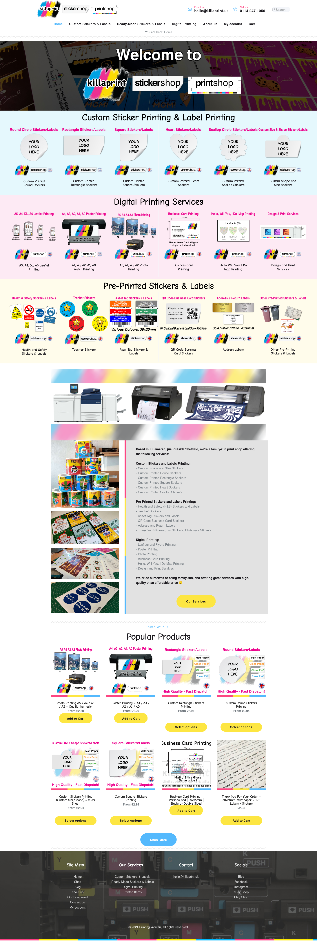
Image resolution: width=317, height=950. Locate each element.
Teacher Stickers (84, 350)
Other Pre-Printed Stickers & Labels (283, 352)
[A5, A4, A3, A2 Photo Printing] (133, 214)
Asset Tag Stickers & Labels (134, 352)
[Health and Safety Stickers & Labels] (34, 298)
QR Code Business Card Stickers (183, 352)
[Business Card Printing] (183, 214)
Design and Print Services (283, 267)
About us (78, 891)
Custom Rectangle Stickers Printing (186, 704)
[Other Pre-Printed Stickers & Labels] (283, 298)
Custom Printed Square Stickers (134, 183)
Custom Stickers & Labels (132, 876)
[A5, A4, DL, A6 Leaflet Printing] (34, 214)
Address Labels (233, 350)
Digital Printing (133, 886)
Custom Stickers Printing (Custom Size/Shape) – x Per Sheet (75, 800)
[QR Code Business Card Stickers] (183, 298)
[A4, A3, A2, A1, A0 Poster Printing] (84, 214)
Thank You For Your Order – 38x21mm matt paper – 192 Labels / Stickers (241, 800)
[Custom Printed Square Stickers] (133, 129)
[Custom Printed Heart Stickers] (183, 129)
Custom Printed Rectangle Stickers (84, 183)
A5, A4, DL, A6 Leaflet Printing (34, 267)
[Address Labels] (233, 298)
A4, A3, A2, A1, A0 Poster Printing (84, 267)
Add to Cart (76, 718)
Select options (186, 727)
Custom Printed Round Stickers (34, 183)
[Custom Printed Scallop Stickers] (233, 129)
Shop (77, 881)
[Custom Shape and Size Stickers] (283, 129)
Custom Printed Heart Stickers (183, 183)
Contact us (77, 902)
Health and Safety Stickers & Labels (34, 352)
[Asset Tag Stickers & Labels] (133, 298)
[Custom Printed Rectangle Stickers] (84, 129)
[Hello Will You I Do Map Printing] (233, 214)
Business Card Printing (183, 267)
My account (77, 907)
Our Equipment (77, 897)
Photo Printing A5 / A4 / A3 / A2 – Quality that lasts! (75, 704)
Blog (77, 886)
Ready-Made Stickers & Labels (132, 881)
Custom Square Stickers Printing (131, 798)
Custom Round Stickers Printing (241, 704)
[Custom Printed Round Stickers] (34, 129)
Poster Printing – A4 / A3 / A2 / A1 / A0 (131, 704)
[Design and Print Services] (283, 214)
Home (78, 876)
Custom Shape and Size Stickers (283, 183)
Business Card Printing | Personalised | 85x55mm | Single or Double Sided (186, 800)
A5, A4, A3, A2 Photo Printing (134, 267)
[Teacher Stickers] (84, 298)
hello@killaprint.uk (186, 876)
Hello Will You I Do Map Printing (233, 267)
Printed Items (132, 891)
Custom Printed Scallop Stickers (233, 183)
